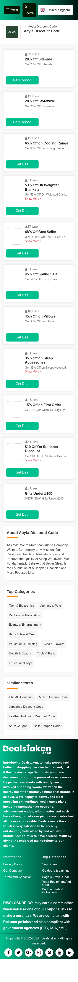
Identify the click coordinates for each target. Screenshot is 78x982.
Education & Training (23, 644)
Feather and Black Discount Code (32, 716)
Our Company (13, 870)
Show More (32, 198)
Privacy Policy (12, 864)
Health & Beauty (20, 653)
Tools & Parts (46, 653)
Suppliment (50, 864)
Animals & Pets (50, 605)
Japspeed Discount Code (26, 706)
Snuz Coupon (18, 726)
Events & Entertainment (25, 624)
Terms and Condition (17, 876)
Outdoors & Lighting (56, 870)
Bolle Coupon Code (47, 726)
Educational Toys (20, 663)
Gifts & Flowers (54, 644)
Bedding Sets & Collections (52, 891)
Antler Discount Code (53, 697)
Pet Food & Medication (24, 615)
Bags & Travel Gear (22, 634)
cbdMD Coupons (20, 697)
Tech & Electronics (21, 605)
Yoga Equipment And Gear (56, 883)
